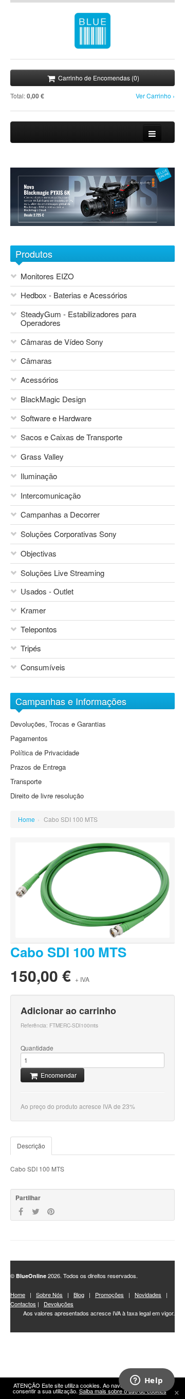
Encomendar (58, 1075)
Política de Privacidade (44, 752)
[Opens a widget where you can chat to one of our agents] (146, 1381)
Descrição (31, 1145)
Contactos (23, 1304)
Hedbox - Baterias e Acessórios (74, 295)
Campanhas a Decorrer (60, 514)
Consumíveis (43, 667)
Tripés (31, 648)
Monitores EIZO (47, 276)
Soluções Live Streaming (62, 573)
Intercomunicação (51, 495)
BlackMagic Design (53, 399)
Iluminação (39, 476)
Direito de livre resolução (47, 795)
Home (26, 819)
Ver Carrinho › (155, 95)
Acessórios (40, 380)
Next (22, 230)
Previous (13, 230)
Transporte (26, 781)
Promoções (109, 1294)
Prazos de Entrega (38, 767)
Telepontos (39, 629)
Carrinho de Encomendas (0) (98, 77)
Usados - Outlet (47, 591)
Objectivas (39, 553)
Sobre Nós (49, 1294)
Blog (78, 1294)
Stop (35, 230)
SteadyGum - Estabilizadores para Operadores (78, 318)
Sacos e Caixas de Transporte (71, 437)
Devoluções (58, 1304)
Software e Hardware (56, 418)
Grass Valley (42, 456)
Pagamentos (29, 738)
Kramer (33, 610)
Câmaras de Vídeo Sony (62, 342)
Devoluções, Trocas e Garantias (58, 724)
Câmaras (36, 361)
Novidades (148, 1294)
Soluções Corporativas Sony (69, 534)
